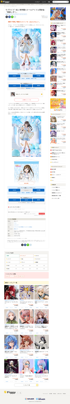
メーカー (9, 262)
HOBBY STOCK (21, 276)
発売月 (8, 268)
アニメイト (12, 276)
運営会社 (54, 393)
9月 (30, 265)
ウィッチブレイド (55, 162)
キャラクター (38, 259)
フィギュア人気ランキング (57, 23)
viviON (32, 78)
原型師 (37, 262)
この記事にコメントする (26, 99)
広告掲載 (50, 393)
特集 (49, 1)
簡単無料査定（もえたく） (31, 88)
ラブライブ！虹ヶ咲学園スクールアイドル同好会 (23, 4)
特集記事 (54, 184)
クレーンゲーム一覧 (55, 198)
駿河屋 (38, 85)
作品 (22, 259)
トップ (5, 4)
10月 (37, 265)
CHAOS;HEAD (54, 159)
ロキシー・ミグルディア (56, 174)
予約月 (8, 265)
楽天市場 (28, 78)
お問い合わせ (59, 393)
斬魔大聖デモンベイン (56, 156)
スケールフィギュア (23, 14)
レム (52, 180)
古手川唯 (53, 172)
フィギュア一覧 (26, 385)
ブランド (23, 262)
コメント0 (46, 15)
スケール (12, 300)
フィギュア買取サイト (56, 190)
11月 (44, 265)
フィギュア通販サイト (56, 187)
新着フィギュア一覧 (11, 283)
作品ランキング (55, 147)
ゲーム (9, 300)
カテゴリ (37, 255)
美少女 (6, 300)
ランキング (23, 255)
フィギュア (37, 1)
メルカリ (14, 85)
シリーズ (9, 259)
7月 (16, 265)
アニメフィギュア (16, 14)
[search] (67, 2)
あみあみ (14, 75)
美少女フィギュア (9, 14)
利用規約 (64, 393)
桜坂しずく (32, 4)
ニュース (44, 1)
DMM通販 (38, 75)
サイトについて (45, 393)
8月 (23, 265)
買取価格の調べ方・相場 (56, 195)
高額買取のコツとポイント (57, 192)
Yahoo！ (23, 78)
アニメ (9, 324)
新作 (8, 255)
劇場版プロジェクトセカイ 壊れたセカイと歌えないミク (58, 153)
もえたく (28, 202)
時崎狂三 (53, 177)
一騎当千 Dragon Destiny (57, 150)
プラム (15, 223)
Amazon (18, 78)
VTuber (6, 374)
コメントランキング (56, 114)
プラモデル (21, 300)
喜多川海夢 (54, 169)
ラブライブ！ (13, 4)
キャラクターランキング (57, 166)
